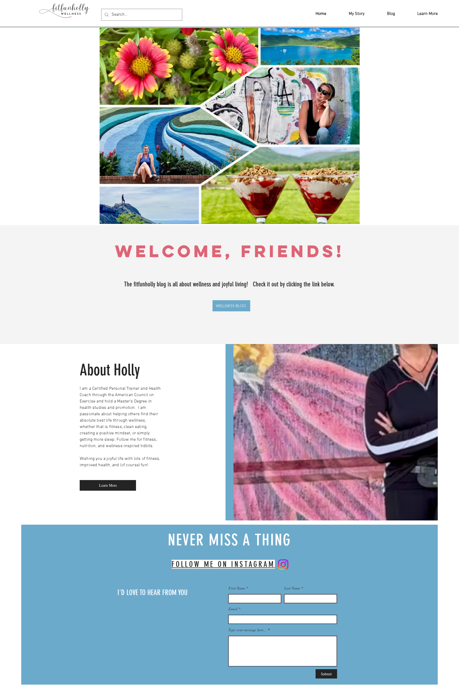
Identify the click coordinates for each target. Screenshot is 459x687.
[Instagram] (283, 564)
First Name (236, 588)
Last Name (292, 588)
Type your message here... (247, 630)
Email (232, 609)
